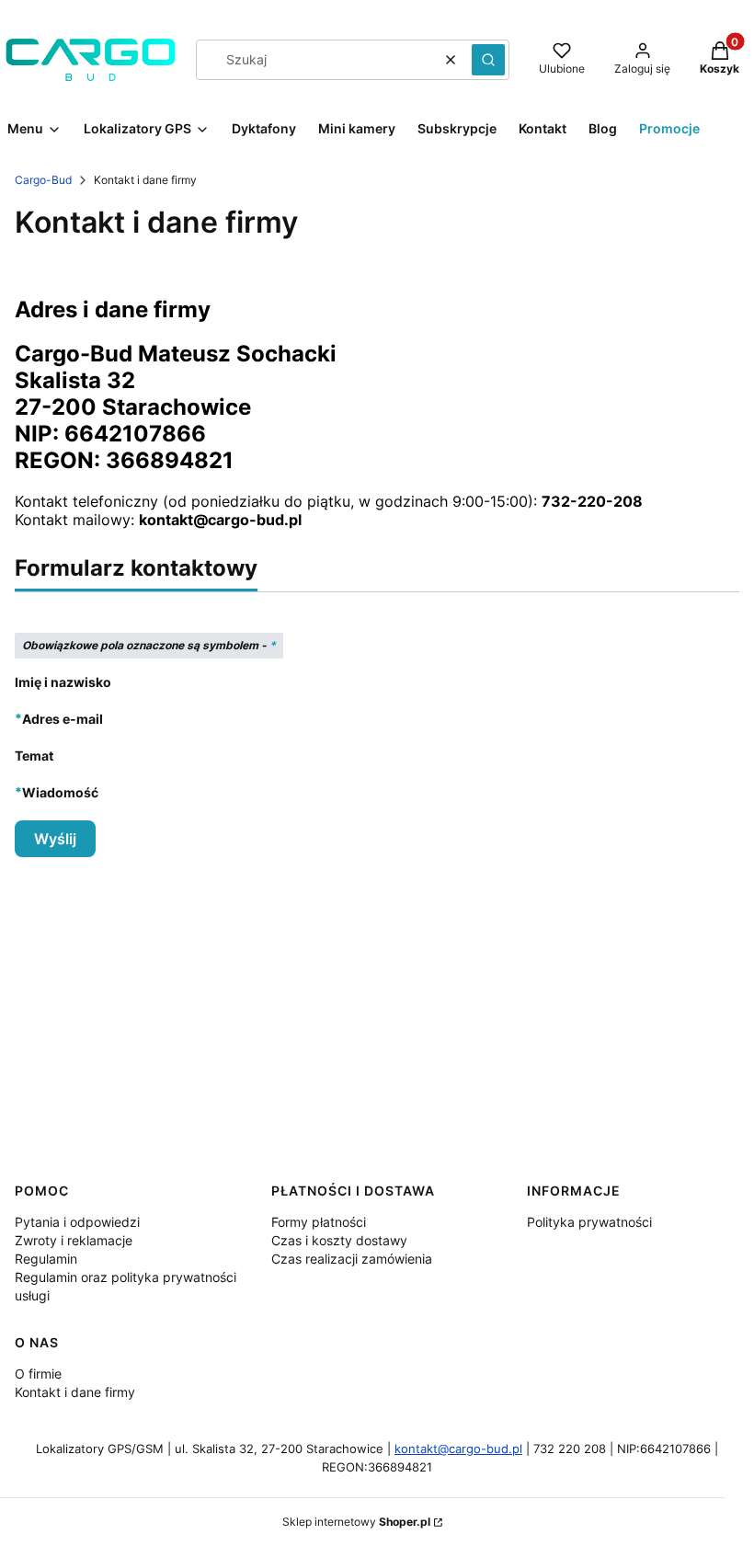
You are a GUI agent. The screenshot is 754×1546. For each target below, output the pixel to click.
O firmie (38, 1373)
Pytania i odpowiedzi (77, 1222)
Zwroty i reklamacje (73, 1240)
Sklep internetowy (356, 1522)
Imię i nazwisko (63, 682)
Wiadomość (60, 792)
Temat (34, 755)
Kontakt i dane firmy (75, 1392)
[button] (488, 59)
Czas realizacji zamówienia (351, 1258)
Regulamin (46, 1258)
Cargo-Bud (43, 180)
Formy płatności (318, 1222)
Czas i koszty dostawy (339, 1240)
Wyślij (55, 839)
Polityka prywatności (589, 1222)
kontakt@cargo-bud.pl (458, 1448)
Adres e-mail (62, 718)
